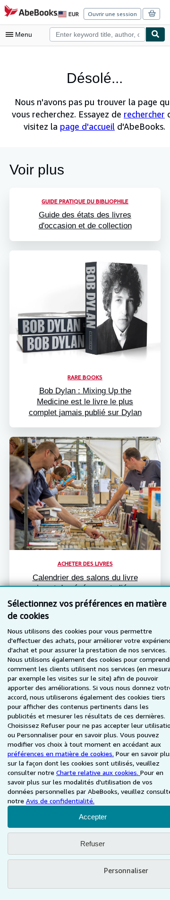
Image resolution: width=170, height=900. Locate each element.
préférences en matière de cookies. (61, 754)
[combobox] (97, 34)
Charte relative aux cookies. (98, 772)
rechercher (144, 114)
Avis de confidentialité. (60, 801)
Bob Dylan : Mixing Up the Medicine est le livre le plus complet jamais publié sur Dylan (85, 401)
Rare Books (85, 377)
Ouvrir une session (112, 13)
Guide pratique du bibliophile (85, 201)
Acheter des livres (85, 563)
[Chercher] (155, 34)
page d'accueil (87, 126)
